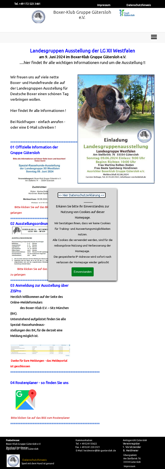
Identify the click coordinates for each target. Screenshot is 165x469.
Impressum (103, 5)
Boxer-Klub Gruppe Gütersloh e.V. (82, 15)
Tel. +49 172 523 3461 (27, 3)
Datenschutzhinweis (139, 5)
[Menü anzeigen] (154, 36)
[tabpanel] (82, 56)
